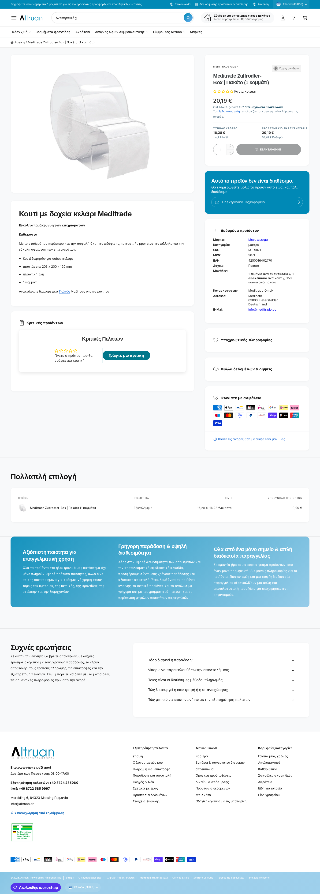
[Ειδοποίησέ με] (298, 202)
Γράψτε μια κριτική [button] (126, 355)
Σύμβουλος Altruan (167, 32)
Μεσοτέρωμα (258, 239)
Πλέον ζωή (19, 32)
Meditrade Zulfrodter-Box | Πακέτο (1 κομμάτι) (61, 42)
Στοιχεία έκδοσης (146, 801)
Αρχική (20, 42)
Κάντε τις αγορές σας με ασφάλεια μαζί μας (251, 439)
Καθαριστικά (267, 769)
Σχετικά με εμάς (145, 788)
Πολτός (64, 291)
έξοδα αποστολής (229, 111)
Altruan (24, 877)
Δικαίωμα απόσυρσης (212, 782)
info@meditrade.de (262, 309)
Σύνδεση (263, 4)
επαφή (138, 756)
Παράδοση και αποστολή (152, 775)
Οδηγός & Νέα (143, 782)
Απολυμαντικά (269, 762)
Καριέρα (202, 756)
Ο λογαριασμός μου (148, 762)
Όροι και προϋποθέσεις (213, 775)
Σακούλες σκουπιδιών (275, 775)
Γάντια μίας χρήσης (273, 756)
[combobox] (122, 17)
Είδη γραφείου (269, 795)
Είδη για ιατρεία (270, 788)
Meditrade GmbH (226, 66)
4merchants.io (53, 877)
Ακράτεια (265, 782)
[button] (13, 17)
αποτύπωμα (205, 769)
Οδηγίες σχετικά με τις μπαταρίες (221, 801)
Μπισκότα (203, 795)
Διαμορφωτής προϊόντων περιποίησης (223, 4)
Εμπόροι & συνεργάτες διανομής (220, 762)
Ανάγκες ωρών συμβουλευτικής (120, 32)
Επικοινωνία (182, 4)
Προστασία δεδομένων (150, 795)
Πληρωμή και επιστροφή (151, 769)
